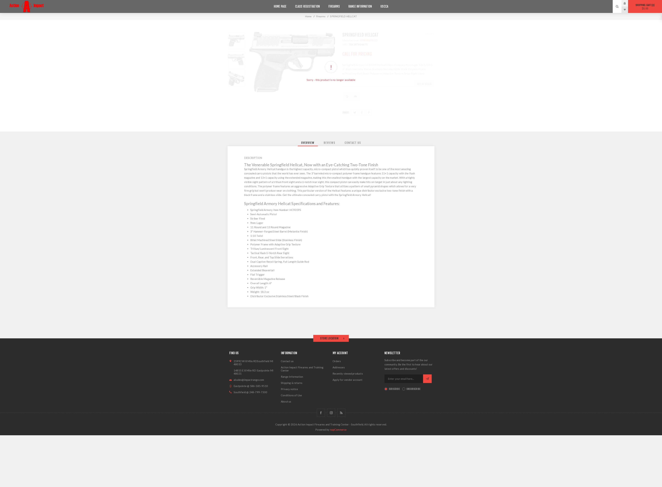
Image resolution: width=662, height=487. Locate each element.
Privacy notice (289, 389)
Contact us (287, 361)
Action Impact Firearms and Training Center (302, 369)
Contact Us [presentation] (353, 143)
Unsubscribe (413, 389)
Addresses (339, 367)
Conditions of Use (291, 395)
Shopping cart (644, 6)
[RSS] (341, 413)
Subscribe (394, 389)
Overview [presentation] (307, 143)
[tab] (308, 142)
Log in (627, 3)
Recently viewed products (348, 373)
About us (286, 401)
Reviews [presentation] (329, 143)
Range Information (292, 376)
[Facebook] (321, 413)
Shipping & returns (292, 382)
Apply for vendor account (347, 379)
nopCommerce (338, 429)
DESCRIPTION (253, 157)
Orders (337, 361)
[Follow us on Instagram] (331, 413)
